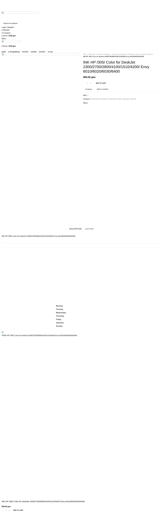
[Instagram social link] (84, 4)
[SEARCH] (158, 23)
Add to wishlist (102, 89)
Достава (89, 229)
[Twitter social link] (93, 102)
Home (85, 54)
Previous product (156, 55)
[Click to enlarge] (6, 215)
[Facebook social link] (79, 4)
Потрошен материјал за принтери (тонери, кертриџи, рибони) (132, 54)
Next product (160, 55)
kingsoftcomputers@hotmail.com (29, 306)
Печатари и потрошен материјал (99, 54)
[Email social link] (81, 4)
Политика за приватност (120, 311)
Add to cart (101, 83)
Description (75, 229)
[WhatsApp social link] (98, 102)
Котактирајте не (116, 319)
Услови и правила (117, 315)
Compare (88, 89)
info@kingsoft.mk (8, 306)
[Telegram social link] (100, 102)
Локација (114, 323)
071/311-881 (7, 308)
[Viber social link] (103, 102)
